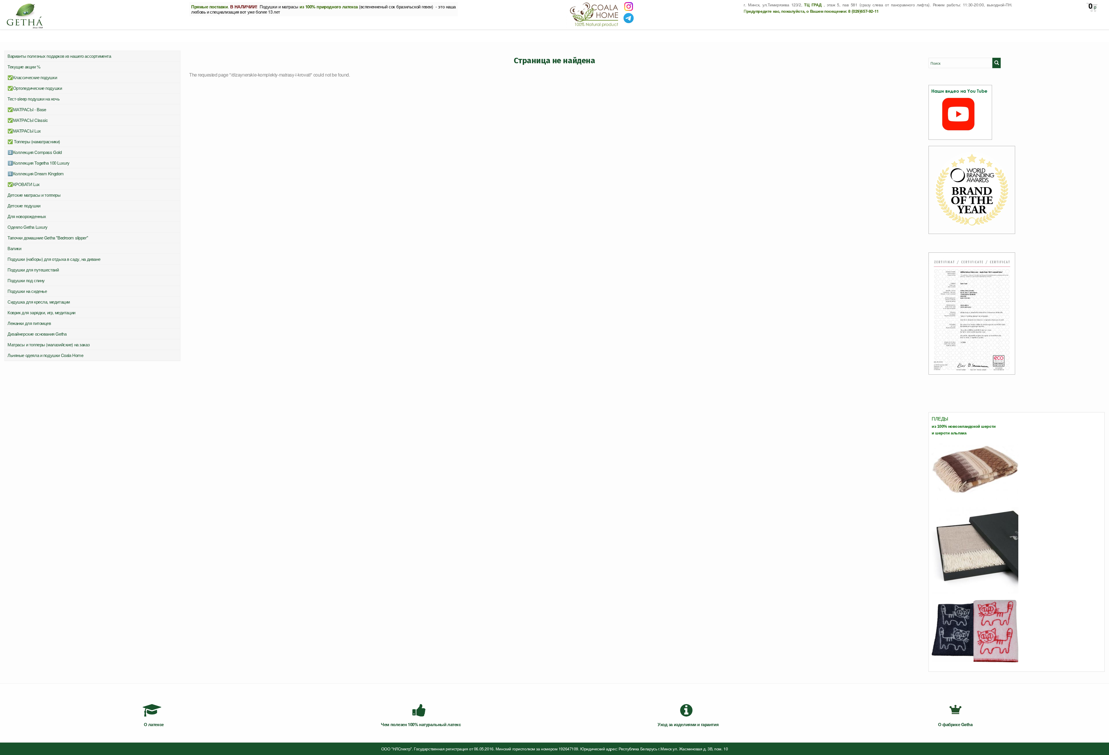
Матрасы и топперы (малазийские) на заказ (49, 344)
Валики (14, 248)
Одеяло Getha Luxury (28, 227)
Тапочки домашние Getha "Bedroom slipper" (48, 238)
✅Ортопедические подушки (35, 88)
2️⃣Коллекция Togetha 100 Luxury (39, 163)
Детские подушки (24, 205)
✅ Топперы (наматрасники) (34, 141)
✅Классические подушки (32, 77)
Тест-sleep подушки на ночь (33, 99)
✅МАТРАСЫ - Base (27, 109)
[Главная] (92, 14)
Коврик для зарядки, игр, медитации (41, 312)
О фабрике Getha (955, 724)
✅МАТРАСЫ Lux (24, 131)
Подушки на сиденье (27, 291)
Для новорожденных (27, 216)
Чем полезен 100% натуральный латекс (421, 724)
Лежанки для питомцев (29, 323)
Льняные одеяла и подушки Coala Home (45, 355)
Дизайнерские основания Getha (37, 334)
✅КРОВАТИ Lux (24, 184)
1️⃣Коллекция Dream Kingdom (36, 173)
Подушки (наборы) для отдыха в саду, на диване (54, 259)
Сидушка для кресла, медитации (39, 302)
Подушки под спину (26, 280)
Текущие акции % (24, 67)
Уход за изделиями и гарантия (688, 724)
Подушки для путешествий (33, 270)
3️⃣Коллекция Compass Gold (35, 152)
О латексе (154, 724)
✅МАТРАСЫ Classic (28, 120)
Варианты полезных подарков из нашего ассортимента (59, 56)
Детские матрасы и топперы (34, 195)
